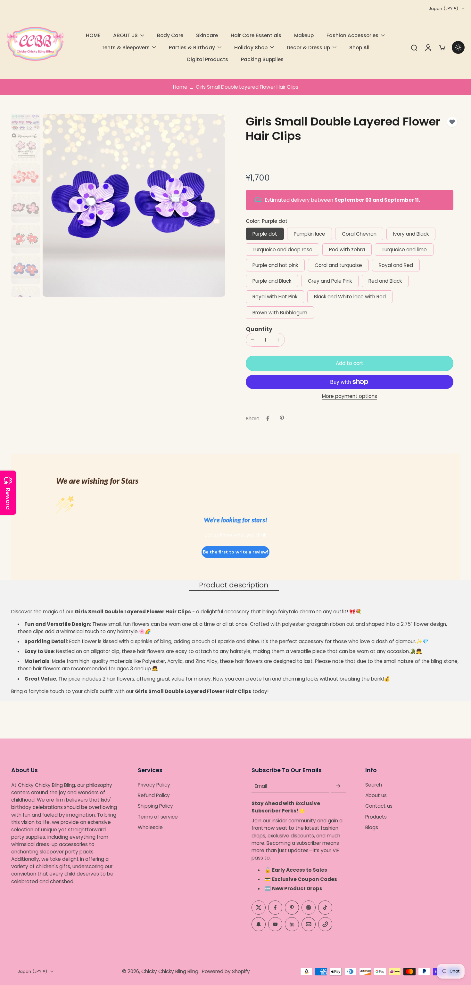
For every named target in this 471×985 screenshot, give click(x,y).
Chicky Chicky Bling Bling (169, 971)
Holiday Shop (251, 47)
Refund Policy (154, 795)
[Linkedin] (292, 924)
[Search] (414, 47)
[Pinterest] (292, 907)
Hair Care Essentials (256, 35)
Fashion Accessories (352, 35)
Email (261, 786)
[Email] (309, 924)
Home (180, 87)
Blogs (371, 827)
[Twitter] (259, 907)
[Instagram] (309, 907)
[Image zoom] (134, 205)
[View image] (25, 116)
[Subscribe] (338, 786)
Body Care (170, 35)
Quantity (259, 329)
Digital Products (207, 59)
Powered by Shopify (226, 971)
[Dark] (458, 47)
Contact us (378, 806)
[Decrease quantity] (252, 339)
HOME (93, 35)
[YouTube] (275, 924)
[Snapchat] (259, 924)
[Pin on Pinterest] (282, 418)
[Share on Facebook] (268, 418)
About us (376, 795)
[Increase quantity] (278, 340)
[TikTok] (325, 907)
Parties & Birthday (192, 47)
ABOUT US (125, 35)
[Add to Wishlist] (452, 122)
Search (373, 784)
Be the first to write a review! (235, 552)
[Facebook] (275, 907)
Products (376, 816)
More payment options (349, 397)
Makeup (304, 35)
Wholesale (150, 827)
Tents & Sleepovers (126, 47)
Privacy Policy (154, 784)
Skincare (207, 35)
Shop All (359, 47)
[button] (349, 363)
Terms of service (158, 816)
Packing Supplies (262, 59)
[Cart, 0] (442, 47)
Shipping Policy (155, 806)
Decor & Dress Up (308, 47)
